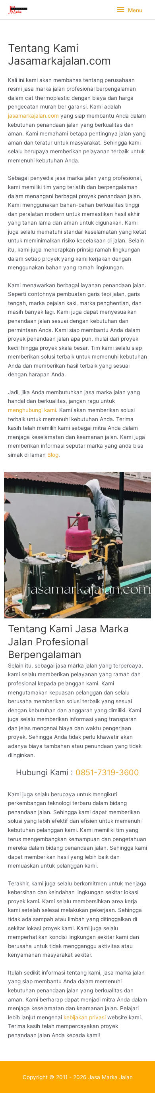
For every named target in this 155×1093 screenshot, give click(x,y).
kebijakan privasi (85, 1017)
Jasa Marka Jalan (110, 1077)
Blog (52, 455)
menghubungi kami (32, 410)
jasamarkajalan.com (33, 116)
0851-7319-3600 (107, 772)
